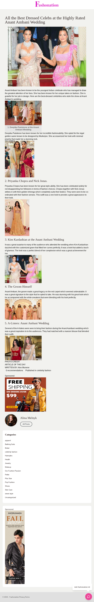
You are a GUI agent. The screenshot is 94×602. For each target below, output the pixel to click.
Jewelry (8, 463)
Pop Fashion (10, 482)
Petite (7, 475)
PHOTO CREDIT (12, 362)
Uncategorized (10, 497)
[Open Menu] (3, 4)
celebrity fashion (44, 370)
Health (7, 459)
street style (9, 494)
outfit (11, 334)
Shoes (7, 486)
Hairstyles (8, 456)
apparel (8, 440)
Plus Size (8, 478)
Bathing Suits (10, 444)
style (47, 186)
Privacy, (22, 597)
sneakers (36, 297)
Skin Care (8, 490)
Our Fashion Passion (13, 471)
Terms (27, 597)
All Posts (26, 424)
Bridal (7, 448)
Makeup (8, 467)
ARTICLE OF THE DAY (15, 365)
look (21, 250)
